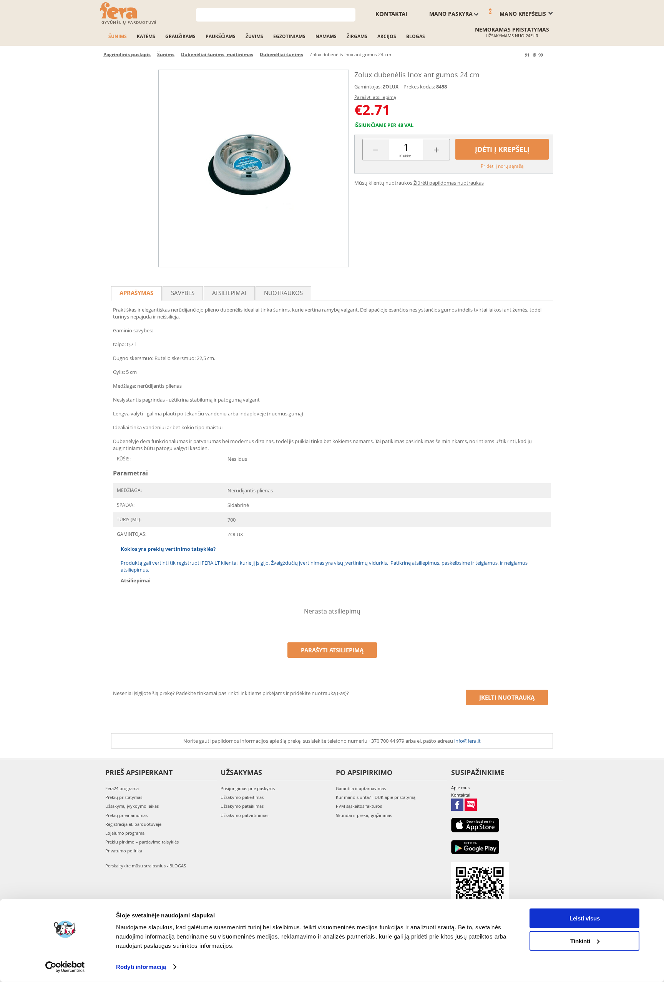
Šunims (117, 36)
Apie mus (460, 787)
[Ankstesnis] (518, 55)
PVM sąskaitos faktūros (359, 806)
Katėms (146, 36)
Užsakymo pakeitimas (242, 797)
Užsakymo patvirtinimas (244, 815)
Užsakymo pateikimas (242, 806)
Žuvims (254, 36)
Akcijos (386, 36)
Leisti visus (584, 918)
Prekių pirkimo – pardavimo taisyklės (142, 842)
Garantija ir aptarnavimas (361, 788)
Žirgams (357, 36)
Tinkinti (580, 940)
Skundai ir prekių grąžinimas (364, 815)
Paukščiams (221, 36)
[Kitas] (550, 55)
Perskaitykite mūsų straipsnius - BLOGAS (145, 866)
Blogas (415, 36)
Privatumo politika (123, 851)
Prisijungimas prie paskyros (248, 788)
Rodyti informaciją (141, 967)
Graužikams (180, 36)
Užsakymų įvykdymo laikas (132, 806)
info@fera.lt (467, 740)
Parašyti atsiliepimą (375, 97)
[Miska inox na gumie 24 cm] (254, 168)
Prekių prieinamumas (126, 815)
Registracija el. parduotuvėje (133, 824)
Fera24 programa (122, 788)
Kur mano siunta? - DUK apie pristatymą (375, 797)
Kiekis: (405, 155)
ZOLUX (390, 86)
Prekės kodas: (419, 86)
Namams (326, 36)
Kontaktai (391, 14)
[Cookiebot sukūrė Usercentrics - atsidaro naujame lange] (65, 967)
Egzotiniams (289, 36)
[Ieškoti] (350, 14)
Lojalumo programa (124, 833)
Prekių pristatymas (123, 797)
